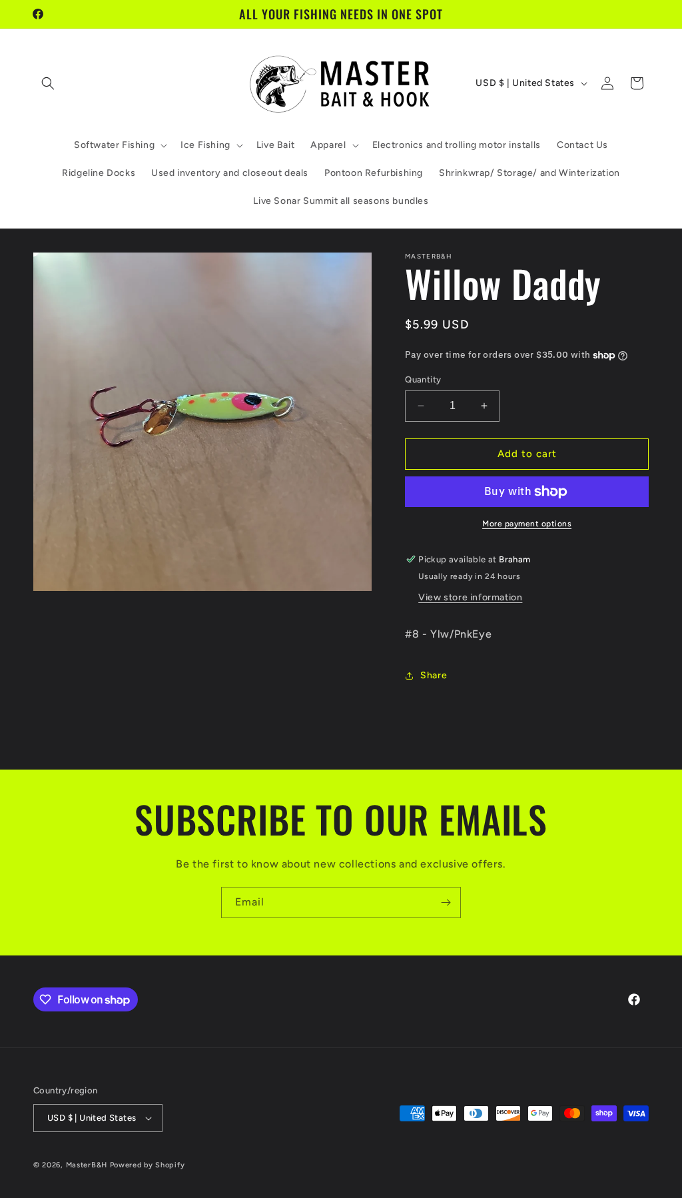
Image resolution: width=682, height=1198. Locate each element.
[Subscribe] (445, 902)
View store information (470, 597)
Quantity (423, 379)
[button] (48, 83)
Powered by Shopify (147, 1165)
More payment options (526, 523)
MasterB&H (86, 1165)
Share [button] (433, 675)
